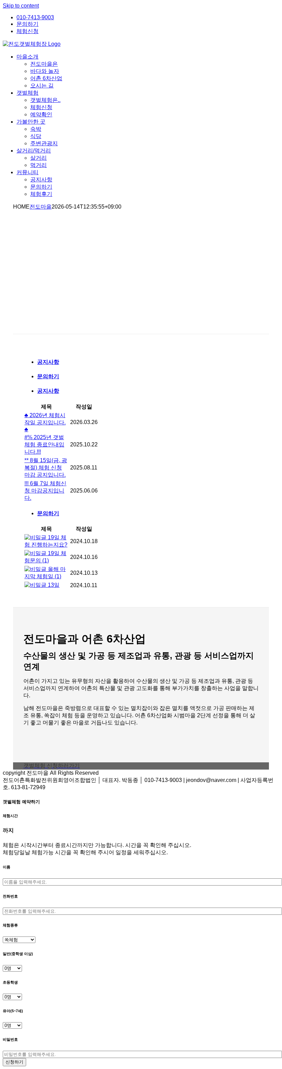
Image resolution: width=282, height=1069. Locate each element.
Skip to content (21, 6)
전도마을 (41, 207)
